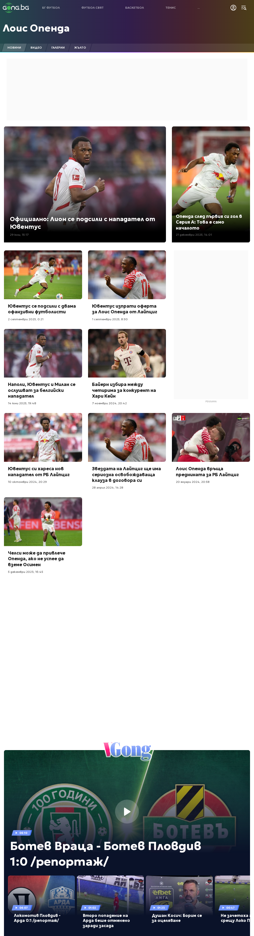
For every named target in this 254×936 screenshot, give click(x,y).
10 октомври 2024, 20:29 (27, 482)
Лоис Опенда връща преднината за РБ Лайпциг (207, 471)
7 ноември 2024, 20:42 (109, 403)
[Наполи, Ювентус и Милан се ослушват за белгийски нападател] (43, 353)
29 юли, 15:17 (19, 234)
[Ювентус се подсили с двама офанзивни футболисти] (43, 274)
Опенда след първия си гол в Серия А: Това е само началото (209, 222)
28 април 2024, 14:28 (107, 487)
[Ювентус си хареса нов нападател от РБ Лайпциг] (43, 437)
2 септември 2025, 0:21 (25, 319)
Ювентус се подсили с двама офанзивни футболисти (42, 309)
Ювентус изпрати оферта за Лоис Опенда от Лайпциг (124, 309)
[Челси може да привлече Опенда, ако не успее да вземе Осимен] (43, 521)
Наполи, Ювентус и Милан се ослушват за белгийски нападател (41, 390)
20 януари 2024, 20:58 (193, 482)
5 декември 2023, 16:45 (25, 572)
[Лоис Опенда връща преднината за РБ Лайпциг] (211, 437)
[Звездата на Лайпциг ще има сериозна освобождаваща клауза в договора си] (127, 437)
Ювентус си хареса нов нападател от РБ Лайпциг (39, 471)
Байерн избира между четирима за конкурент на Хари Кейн (124, 390)
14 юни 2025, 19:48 (22, 403)
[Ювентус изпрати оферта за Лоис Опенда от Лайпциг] (127, 274)
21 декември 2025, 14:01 (194, 234)
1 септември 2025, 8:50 (110, 319)
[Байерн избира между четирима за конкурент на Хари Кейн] (127, 353)
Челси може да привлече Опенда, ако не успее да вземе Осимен (36, 558)
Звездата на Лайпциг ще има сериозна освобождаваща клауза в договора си (126, 474)
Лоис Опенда (36, 28)
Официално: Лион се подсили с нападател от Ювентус (82, 223)
